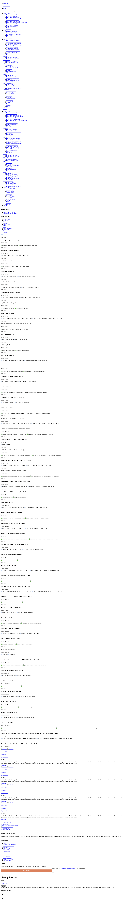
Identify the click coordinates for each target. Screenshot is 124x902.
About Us (5, 843)
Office (4, 63)
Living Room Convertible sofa (13, 21)
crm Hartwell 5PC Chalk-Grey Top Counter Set (12, 397)
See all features (4, 883)
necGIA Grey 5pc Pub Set (7, 344)
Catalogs (5, 109)
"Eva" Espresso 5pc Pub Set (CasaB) (10, 240)
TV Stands (8, 102)
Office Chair (9, 69)
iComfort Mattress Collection (12, 49)
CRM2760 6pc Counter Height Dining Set (11, 628)
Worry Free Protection (8, 859)
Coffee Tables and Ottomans (12, 26)
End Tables (8, 27)
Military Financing (7, 858)
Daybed (8, 106)
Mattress (5, 39)
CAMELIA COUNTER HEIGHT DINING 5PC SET (14, 439)
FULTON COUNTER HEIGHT (8, 565)
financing (5, 3)
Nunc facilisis (4, 751)
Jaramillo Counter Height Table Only (10, 250)
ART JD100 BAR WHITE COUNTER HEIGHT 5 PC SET (15, 575)
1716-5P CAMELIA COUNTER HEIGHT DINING (13, 470)
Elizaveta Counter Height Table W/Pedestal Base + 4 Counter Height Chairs (19, 743)
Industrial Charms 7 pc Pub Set (8, 680)
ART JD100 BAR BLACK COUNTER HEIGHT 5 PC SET (15, 586)
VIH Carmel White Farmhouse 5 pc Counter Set (12, 366)
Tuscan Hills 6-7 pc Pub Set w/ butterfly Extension (13, 523)
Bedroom (5, 30)
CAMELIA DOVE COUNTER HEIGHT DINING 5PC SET (15, 429)
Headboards (9, 96)
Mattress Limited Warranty (9, 844)
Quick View (3, 237)
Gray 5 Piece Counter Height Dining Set (10, 303)
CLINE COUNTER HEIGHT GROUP (10, 638)
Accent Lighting (10, 93)
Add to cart (3, 886)
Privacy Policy (6, 849)
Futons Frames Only (11, 85)
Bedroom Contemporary (11, 31)
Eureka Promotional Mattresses (13, 40)
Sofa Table (8, 29)
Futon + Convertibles (8, 83)
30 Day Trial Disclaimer (11, 52)
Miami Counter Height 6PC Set (8, 649)
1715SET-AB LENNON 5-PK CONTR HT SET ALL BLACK (16, 323)
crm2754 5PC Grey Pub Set (7, 271)
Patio (4, 74)
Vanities (5, 107)
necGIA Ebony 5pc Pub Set (7, 334)
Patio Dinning (9, 75)
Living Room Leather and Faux (13, 17)
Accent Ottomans (10, 97)
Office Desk (9, 65)
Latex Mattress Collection (12, 47)
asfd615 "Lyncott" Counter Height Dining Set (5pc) (13, 449)
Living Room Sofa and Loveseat (13, 14)
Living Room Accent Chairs (12, 23)
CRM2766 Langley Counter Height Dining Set (12, 670)
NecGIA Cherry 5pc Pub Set (7, 313)
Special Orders (6, 848)
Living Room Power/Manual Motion (14, 18)
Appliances (8, 105)
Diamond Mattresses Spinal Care (13, 42)
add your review (4, 757)
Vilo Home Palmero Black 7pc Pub (9, 701)
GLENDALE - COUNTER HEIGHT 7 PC (11, 554)
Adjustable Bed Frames (11, 44)
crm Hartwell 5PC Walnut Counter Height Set (12, 376)
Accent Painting (10, 94)
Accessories (6, 89)
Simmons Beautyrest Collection (13, 43)
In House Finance (7, 856)
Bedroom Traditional (11, 33)
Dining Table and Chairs (11, 57)
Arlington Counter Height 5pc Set (9, 722)
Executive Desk (9, 66)
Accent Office (9, 100)
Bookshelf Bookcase (11, 71)
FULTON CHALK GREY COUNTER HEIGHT (13, 533)
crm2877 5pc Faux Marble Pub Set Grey (10, 292)
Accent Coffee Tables (11, 91)
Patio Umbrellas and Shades (12, 80)
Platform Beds (9, 36)
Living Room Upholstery (12, 25)
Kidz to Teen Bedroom (11, 61)
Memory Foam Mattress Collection (14, 45)
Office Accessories (10, 72)
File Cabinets (9, 70)
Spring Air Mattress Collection (13, 51)
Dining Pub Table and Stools (12, 58)
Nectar (7, 53)
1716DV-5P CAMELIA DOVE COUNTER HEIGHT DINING (16, 460)
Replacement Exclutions (8, 846)
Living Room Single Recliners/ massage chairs (16, 22)
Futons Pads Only (10, 87)
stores (4, 8)
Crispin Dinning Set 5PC (7, 502)
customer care (6, 6)
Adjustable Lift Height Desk (12, 67)
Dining (5, 56)
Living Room (6, 13)
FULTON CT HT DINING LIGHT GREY (11, 607)
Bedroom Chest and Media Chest (13, 34)
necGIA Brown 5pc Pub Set (7, 355)
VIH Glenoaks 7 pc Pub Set (7, 408)
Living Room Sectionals (11, 16)
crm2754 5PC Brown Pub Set (8, 261)
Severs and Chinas (10, 101)
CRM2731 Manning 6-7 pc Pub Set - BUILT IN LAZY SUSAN (16, 596)
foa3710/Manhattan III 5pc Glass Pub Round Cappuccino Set (15, 481)
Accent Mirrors (9, 92)
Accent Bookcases (10, 98)
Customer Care (6, 851)
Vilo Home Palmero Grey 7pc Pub (9, 712)
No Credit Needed (7, 860)
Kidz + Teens (6, 60)
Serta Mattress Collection (12, 48)
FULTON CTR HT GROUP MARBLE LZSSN (12, 512)
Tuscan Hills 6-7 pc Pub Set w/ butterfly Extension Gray (14, 491)
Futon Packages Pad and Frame (13, 88)
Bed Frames (9, 35)
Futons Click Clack (10, 84)
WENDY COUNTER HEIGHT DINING (11, 691)
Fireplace (8, 103)
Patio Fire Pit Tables (10, 82)
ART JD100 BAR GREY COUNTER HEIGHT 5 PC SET (15, 544)
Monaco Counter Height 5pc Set (8, 617)
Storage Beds (9, 38)
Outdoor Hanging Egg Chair (12, 78)
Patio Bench (9, 79)
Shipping (5, 847)
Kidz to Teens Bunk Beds (12, 62)
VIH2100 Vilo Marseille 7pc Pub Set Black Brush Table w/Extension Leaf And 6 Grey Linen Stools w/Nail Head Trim (29, 733)
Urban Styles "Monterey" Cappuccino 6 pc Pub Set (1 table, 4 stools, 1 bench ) (20, 659)
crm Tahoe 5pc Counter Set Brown (9, 282)
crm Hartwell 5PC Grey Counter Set (9, 387)
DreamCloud (9, 54)
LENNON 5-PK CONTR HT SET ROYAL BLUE (13, 418)
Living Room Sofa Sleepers (12, 20)
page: (5, 822)
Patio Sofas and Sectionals (12, 76)
